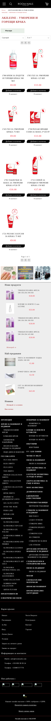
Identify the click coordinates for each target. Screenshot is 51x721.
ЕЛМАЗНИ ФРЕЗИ (10, 436)
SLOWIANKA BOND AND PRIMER (13, 543)
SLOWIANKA (6, 518)
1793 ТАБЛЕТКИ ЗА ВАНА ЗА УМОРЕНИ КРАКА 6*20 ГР (13, 182)
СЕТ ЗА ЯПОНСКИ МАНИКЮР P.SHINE (30, 387)
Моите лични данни (26, 711)
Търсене (29, 629)
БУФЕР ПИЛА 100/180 (27, 372)
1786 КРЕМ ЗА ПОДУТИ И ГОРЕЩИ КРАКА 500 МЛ (13, 78)
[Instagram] (9, 672)
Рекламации (6, 620)
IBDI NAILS (33, 516)
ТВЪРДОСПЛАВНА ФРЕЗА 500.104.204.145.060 (28, 333)
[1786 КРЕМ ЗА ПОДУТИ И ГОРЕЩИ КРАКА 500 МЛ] (13, 59)
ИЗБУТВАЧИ (31, 444)
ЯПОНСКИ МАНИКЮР (36, 586)
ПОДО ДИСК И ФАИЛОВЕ (13, 452)
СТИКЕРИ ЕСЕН (35, 533)
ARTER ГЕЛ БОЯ (10, 590)
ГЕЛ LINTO (8, 467)
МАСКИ (29, 576)
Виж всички (9, 409)
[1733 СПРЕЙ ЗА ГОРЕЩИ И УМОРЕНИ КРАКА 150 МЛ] (38, 164)
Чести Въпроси (31, 615)
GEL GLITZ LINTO (11, 503)
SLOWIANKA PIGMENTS (13, 558)
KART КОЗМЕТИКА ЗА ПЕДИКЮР (36, 469)
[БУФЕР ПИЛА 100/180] (10, 376)
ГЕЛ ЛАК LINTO (8, 456)
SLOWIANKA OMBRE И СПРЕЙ (12, 537)
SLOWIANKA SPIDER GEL (11, 553)
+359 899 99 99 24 (19, 663)
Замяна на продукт (9, 648)
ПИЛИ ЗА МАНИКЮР (35, 460)
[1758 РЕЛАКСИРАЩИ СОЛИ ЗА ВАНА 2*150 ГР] (38, 113)
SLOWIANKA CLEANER (13, 548)
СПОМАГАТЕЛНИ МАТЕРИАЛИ (34, 581)
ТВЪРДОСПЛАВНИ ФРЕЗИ (10, 431)
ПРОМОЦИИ (6, 420)
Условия (5, 639)
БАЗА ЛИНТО (8, 463)
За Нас (4, 625)
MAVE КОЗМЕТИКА (34, 487)
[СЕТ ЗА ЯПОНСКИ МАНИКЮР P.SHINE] (10, 389)
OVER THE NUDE (10, 507)
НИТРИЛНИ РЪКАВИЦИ (37, 502)
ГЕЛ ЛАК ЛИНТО (10, 460)
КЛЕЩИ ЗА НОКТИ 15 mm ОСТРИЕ (28, 305)
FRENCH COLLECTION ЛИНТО (12, 476)
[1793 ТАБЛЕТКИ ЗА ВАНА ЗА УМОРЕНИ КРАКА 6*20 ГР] (13, 164)
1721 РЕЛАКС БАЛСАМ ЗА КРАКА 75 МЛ (13, 235)
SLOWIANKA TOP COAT (13, 526)
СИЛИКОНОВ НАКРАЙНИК (8, 441)
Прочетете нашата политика (25, 705)
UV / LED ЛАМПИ (34, 452)
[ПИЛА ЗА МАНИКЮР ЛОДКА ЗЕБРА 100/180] (10, 362)
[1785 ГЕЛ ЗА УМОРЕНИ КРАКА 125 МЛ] (38, 59)
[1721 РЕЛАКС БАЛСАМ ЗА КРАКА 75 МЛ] (13, 217)
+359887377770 (18, 668)
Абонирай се (11, 347)
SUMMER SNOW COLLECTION (9, 585)
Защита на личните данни (12, 643)
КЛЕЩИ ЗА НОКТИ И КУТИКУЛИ (35, 431)
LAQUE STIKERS (36, 520)
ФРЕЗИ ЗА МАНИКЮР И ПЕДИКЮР (11, 425)
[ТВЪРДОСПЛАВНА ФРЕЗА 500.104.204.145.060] (10, 336)
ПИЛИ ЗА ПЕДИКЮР (35, 568)
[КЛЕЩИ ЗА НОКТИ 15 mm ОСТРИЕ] (10, 308)
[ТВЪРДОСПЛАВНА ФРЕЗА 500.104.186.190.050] (10, 322)
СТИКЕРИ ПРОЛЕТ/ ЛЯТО (36, 529)
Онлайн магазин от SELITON (25, 719)
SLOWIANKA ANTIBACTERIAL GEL (11, 569)
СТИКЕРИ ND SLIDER (38, 541)
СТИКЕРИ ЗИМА (35, 524)
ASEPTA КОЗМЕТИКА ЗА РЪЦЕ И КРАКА (37, 482)
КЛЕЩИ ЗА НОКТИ (37, 440)
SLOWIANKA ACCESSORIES (8, 575)
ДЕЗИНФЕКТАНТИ (34, 492)
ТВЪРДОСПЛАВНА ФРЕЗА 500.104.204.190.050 (28, 292)
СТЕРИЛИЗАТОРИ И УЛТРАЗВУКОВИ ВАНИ (36, 563)
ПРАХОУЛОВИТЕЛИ (9, 594)
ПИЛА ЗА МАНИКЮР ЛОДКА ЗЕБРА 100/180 (30, 359)
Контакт (29, 625)
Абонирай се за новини (14, 405)
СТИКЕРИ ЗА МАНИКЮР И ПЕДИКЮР (37, 511)
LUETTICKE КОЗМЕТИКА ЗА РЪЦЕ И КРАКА (37, 476)
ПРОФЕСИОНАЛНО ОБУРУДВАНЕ (35, 592)
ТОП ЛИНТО (8, 471)
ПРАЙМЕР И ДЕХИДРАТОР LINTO (11, 498)
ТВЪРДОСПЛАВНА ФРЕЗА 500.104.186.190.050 (28, 319)
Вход (3, 629)
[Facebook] (4, 672)
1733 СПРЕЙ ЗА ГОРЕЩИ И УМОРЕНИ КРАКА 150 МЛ (37, 182)
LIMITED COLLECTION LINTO (12, 488)
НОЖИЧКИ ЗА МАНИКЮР (37, 420)
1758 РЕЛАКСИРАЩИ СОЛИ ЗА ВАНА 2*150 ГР (38, 130)
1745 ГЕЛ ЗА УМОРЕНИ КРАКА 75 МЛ (13, 130)
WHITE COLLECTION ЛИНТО (11, 482)
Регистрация (30, 620)
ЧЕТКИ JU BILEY (33, 456)
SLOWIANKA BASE (11, 522)
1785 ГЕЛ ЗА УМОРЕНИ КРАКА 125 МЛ (38, 77)
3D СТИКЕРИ (34, 537)
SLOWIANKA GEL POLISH (10, 531)
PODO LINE (8, 510)
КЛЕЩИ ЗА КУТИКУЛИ (38, 436)
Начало (4, 615)
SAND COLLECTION (11, 580)
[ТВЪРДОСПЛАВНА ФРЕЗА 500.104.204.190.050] (10, 294)
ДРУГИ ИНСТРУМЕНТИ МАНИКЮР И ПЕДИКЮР (37, 550)
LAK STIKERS (34, 545)
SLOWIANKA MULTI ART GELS (13, 563)
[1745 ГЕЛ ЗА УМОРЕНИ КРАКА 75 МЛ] (13, 113)
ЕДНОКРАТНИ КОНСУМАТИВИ (33, 497)
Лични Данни (7, 634)
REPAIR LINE (8, 514)
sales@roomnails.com (18, 659)
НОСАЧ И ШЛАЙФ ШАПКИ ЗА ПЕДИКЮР (11, 447)
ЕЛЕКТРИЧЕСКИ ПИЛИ (11, 598)
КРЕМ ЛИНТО (9, 493)
